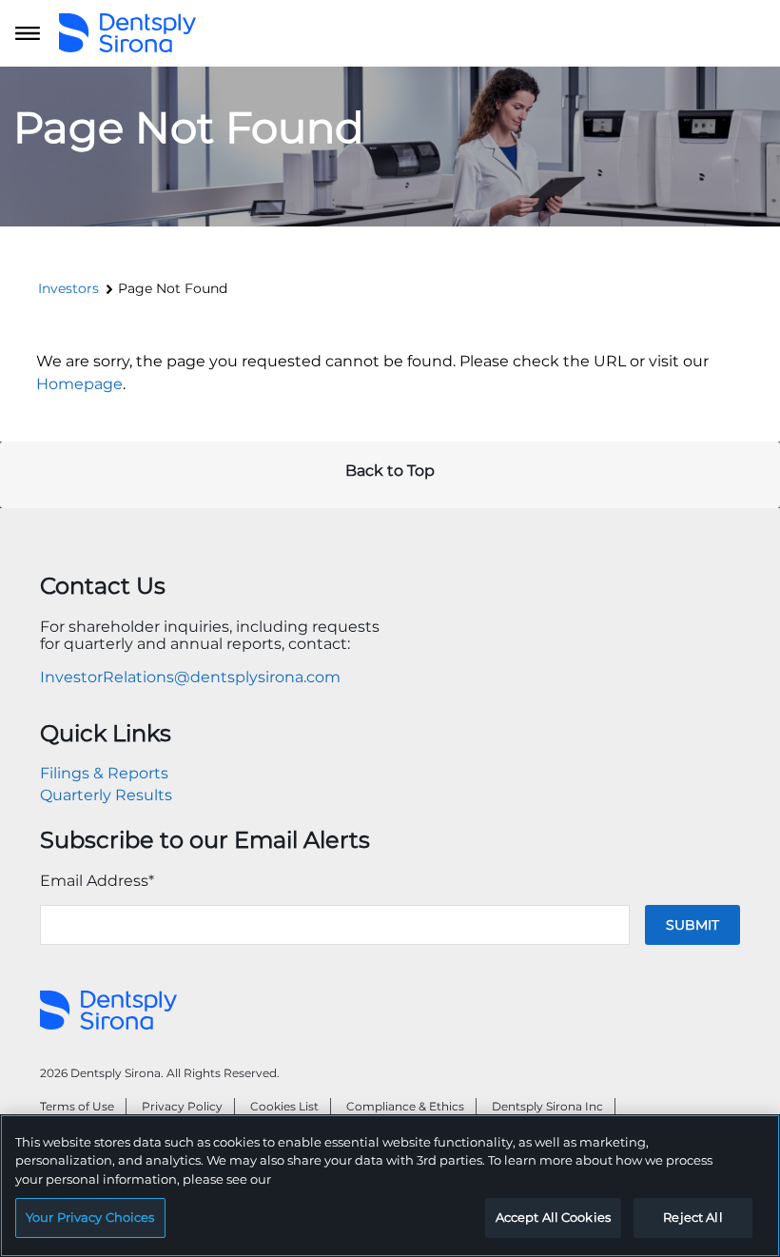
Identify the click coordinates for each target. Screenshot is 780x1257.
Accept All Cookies (553, 1217)
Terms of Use (77, 1106)
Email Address (97, 881)
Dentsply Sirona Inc (547, 1106)
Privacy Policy (182, 1106)
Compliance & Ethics (405, 1106)
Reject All (692, 1217)
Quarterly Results (106, 795)
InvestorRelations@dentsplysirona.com (190, 677)
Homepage (79, 384)
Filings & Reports (104, 773)
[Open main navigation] (27, 33)
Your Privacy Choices (90, 1217)
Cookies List (284, 1106)
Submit (692, 924)
